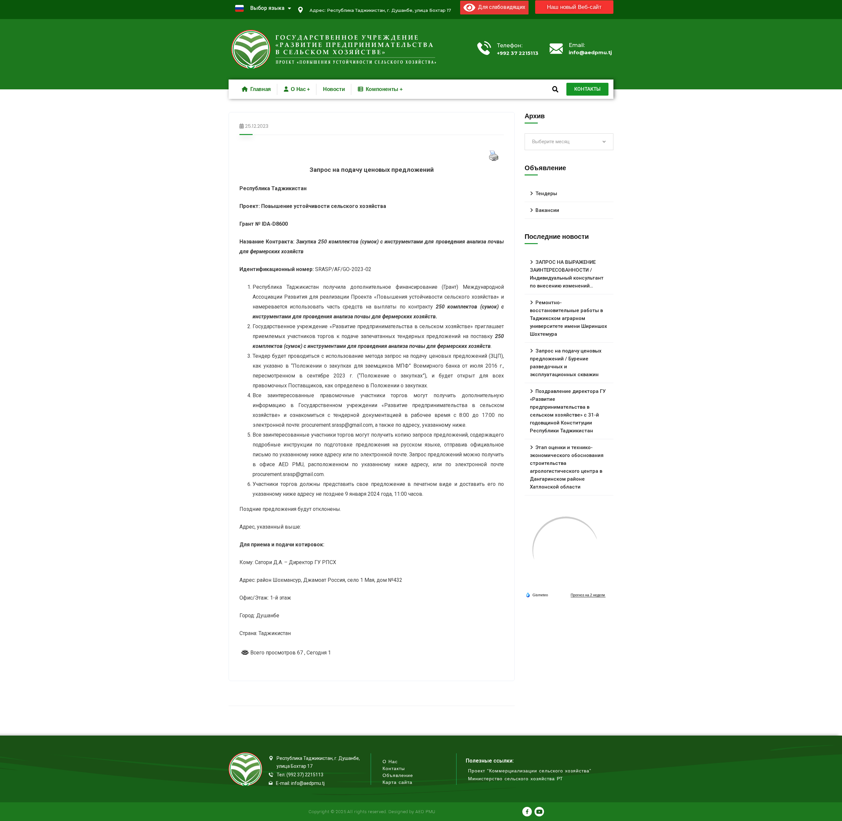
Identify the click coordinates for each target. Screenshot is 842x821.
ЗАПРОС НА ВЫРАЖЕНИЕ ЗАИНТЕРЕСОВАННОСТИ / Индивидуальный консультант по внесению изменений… (567, 274)
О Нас (390, 761)
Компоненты (382, 89)
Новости (334, 89)
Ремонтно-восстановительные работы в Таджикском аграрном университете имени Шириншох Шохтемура (568, 318)
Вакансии (547, 210)
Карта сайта (397, 782)
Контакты (394, 768)
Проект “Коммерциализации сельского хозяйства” (529, 770)
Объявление (398, 775)
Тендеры (546, 193)
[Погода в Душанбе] (566, 550)
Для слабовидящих (500, 7)
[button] (574, 7)
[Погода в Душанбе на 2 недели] (588, 595)
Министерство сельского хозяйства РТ (515, 778)
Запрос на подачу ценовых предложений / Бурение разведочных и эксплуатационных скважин (566, 362)
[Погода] (536, 595)
